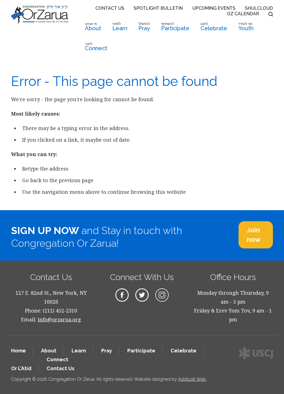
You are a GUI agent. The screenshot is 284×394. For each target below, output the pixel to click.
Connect (96, 47)
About (93, 27)
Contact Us (109, 8)
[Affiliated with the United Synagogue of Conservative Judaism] (256, 353)
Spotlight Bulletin (158, 8)
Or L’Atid (21, 368)
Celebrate (214, 27)
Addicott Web (192, 379)
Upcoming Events (213, 8)
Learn (119, 27)
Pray (144, 27)
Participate (175, 27)
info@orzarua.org (59, 319)
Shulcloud (259, 8)
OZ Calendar (243, 13)
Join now (253, 234)
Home (18, 351)
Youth (245, 27)
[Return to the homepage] (39, 15)
